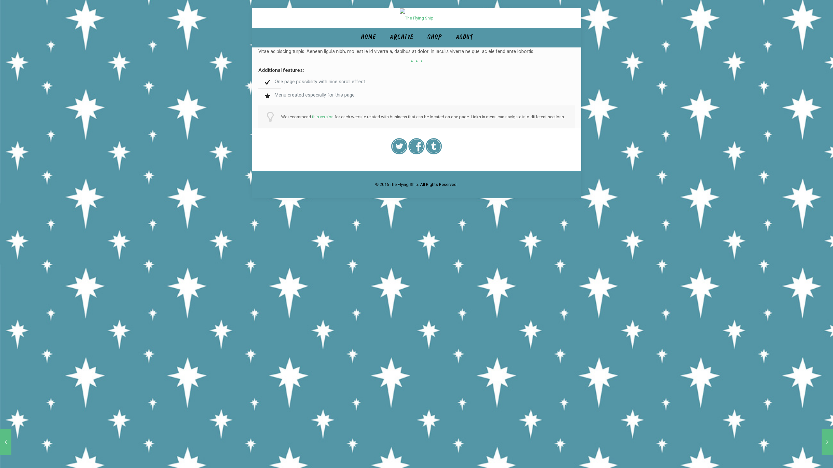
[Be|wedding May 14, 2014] (18, 442)
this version (323, 116)
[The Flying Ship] (416, 18)
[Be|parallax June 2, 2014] (814, 442)
